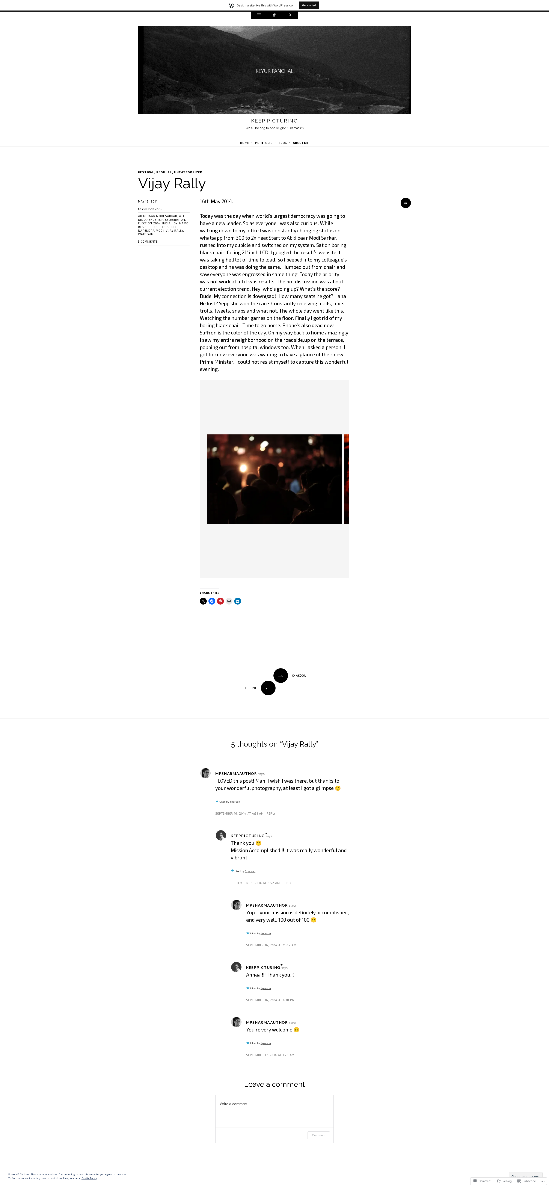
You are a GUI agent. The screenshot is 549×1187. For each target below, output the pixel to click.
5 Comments (148, 241)
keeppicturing (248, 835)
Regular (164, 172)
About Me (301, 143)
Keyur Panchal (150, 208)
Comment (319, 1135)
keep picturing (274, 121)
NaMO (184, 223)
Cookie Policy (89, 1177)
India (166, 223)
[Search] (290, 15)
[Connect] (274, 15)
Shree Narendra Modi (157, 228)
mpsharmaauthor (236, 773)
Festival (146, 172)
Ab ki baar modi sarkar (157, 216)
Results (159, 227)
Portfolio (264, 143)
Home (244, 143)
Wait (142, 234)
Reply (271, 813)
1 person (235, 801)
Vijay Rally (174, 230)
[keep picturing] (274, 71)
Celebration (175, 219)
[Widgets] (259, 15)
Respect (144, 227)
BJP (160, 219)
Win (151, 234)
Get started (309, 5)
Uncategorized (188, 172)
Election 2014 (149, 223)
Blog (283, 143)
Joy (175, 223)
